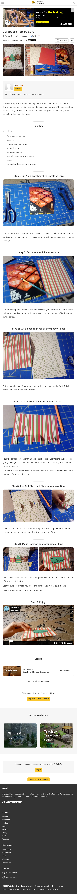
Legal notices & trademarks (50, 889)
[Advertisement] (38, 17)
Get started (6, 853)
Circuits (5, 816)
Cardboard (24, 36)
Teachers (5, 839)
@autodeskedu (11, 877)
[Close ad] (72, 10)
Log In (38, 770)
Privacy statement (42, 886)
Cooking (5, 829)
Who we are (6, 862)
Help (4, 856)
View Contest (65, 671)
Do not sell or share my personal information (21, 889)
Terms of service (27, 886)
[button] (2, 3)
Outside (5, 836)
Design (5, 823)
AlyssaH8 (8, 36)
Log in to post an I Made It (38, 699)
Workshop (6, 820)
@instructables (11, 873)
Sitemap (5, 859)
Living (4, 832)
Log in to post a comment (38, 779)
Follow (18, 89)
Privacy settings (57, 886)
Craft (16, 36)
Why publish (7, 849)
